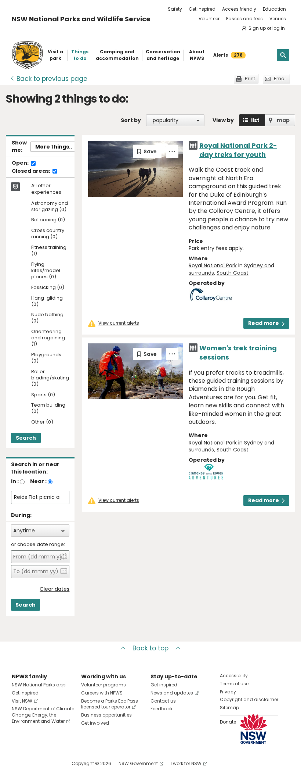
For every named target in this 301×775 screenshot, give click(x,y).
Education (274, 9)
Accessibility (234, 675)
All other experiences (46, 189)
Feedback (161, 709)
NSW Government (138, 763)
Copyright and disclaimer (249, 699)
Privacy (228, 692)
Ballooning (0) (48, 220)
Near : (38, 481)
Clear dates (54, 589)
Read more (263, 323)
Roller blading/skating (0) (50, 378)
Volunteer (209, 18)
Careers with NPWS (102, 693)
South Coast (233, 272)
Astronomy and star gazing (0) (49, 206)
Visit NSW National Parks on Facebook (18, 763)
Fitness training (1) (48, 250)
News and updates (171, 693)
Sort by (131, 120)
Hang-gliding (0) (47, 301)
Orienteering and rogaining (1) (48, 338)
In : (15, 481)
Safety (175, 9)
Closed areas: (31, 171)
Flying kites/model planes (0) (45, 270)
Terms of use (234, 684)
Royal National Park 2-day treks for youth (238, 150)
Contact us (163, 701)
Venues (277, 18)
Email (280, 78)
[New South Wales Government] (253, 729)
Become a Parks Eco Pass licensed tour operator (109, 704)
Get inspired (202, 9)
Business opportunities (106, 715)
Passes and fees (244, 18)
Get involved (95, 723)
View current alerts (118, 323)
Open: (21, 163)
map (283, 120)
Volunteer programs (103, 685)
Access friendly (239, 9)
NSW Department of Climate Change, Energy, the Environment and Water (43, 715)
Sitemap (229, 707)
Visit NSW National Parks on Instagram (34, 763)
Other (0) (42, 422)
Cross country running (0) (47, 234)
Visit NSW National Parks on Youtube (50, 763)
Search (26, 438)
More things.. (53, 146)
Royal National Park (213, 265)
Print (250, 78)
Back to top (150, 648)
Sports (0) (43, 395)
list (255, 120)
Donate (228, 722)
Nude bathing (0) (47, 318)
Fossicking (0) (47, 288)
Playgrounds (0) (46, 358)
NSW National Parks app (38, 685)
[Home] (27, 55)
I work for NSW (186, 763)
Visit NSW (22, 701)
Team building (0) (48, 408)
